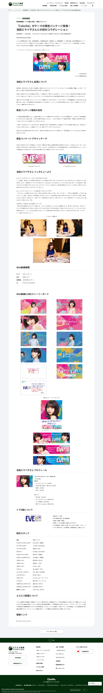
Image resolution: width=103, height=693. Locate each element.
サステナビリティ (59, 3)
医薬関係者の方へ (74, 3)
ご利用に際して (18, 685)
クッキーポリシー (41, 685)
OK (84, 689)
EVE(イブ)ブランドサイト (24, 621)
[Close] (101, 690)
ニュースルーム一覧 (51, 631)
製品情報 (44, 5)
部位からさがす (41, 656)
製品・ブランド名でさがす (43, 650)
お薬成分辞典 (53, 5)
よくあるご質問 (63, 5)
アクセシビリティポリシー (53, 685)
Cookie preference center (75, 689)
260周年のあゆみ (61, 650)
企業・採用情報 (74, 5)
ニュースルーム (50, 3)
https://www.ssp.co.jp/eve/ (23, 37)
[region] (51, 690)
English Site (91, 3)
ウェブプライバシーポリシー (82, 685)
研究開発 (67, 3)
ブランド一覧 (40, 660)
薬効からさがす (41, 653)
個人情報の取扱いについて (30, 685)
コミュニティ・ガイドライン (67, 685)
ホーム (11, 10)
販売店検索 (82, 3)
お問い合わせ (39, 670)
